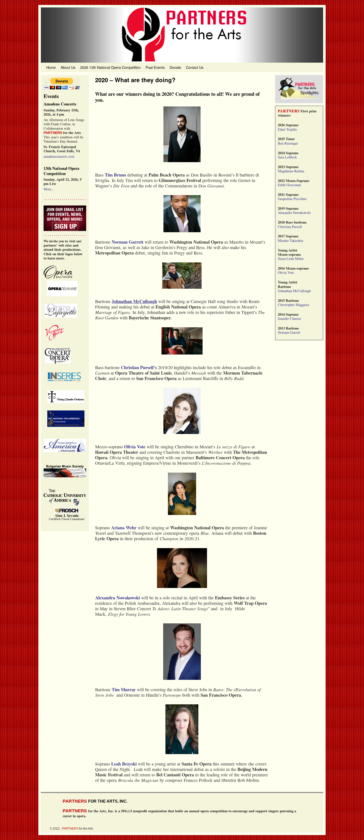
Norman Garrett (289, 332)
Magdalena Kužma (291, 171)
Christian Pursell (290, 226)
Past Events (155, 67)
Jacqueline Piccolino (292, 198)
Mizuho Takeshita (290, 240)
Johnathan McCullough (294, 290)
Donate (175, 67)
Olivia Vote (286, 272)
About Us (68, 67)
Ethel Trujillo (287, 129)
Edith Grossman (289, 184)
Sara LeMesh (287, 157)
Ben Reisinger (288, 143)
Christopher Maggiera (293, 304)
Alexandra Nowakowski (294, 212)
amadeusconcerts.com (59, 156)
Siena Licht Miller (291, 258)
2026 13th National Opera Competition (110, 67)
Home (51, 67)
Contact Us (194, 67)
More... (49, 189)
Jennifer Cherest (289, 318)
